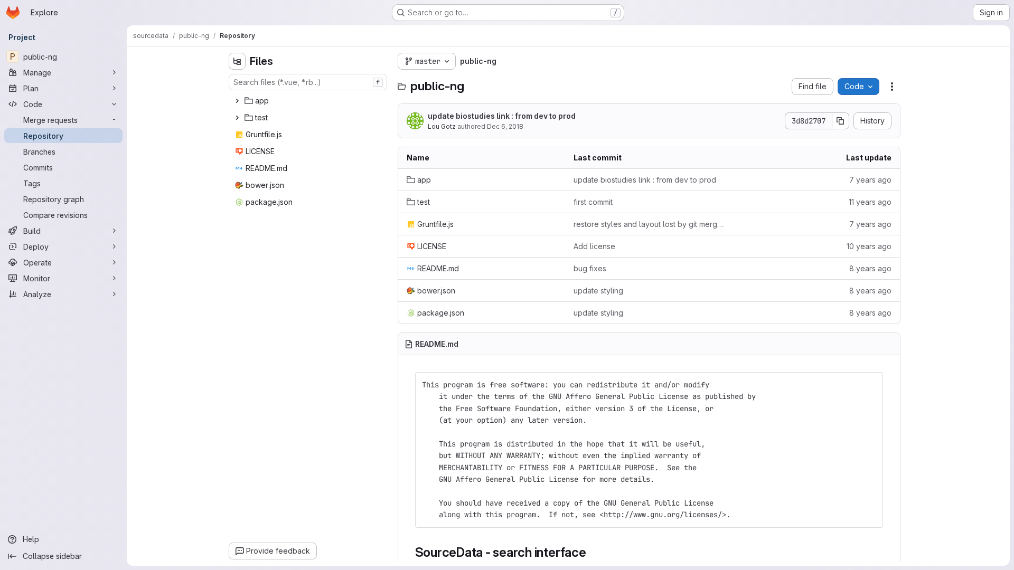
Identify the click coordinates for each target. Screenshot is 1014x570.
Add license (594, 246)
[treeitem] (309, 100)
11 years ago (870, 201)
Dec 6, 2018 (505, 126)
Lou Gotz (442, 126)
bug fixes (590, 268)
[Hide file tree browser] (237, 61)
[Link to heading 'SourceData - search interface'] (593, 552)
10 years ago (869, 246)
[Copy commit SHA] (840, 120)
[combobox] (308, 82)
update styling (598, 290)
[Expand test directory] (237, 117)
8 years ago (870, 268)
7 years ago (870, 179)
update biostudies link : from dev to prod (502, 115)
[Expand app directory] (237, 100)
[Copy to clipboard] (870, 384)
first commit (593, 201)
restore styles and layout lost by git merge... (649, 224)
